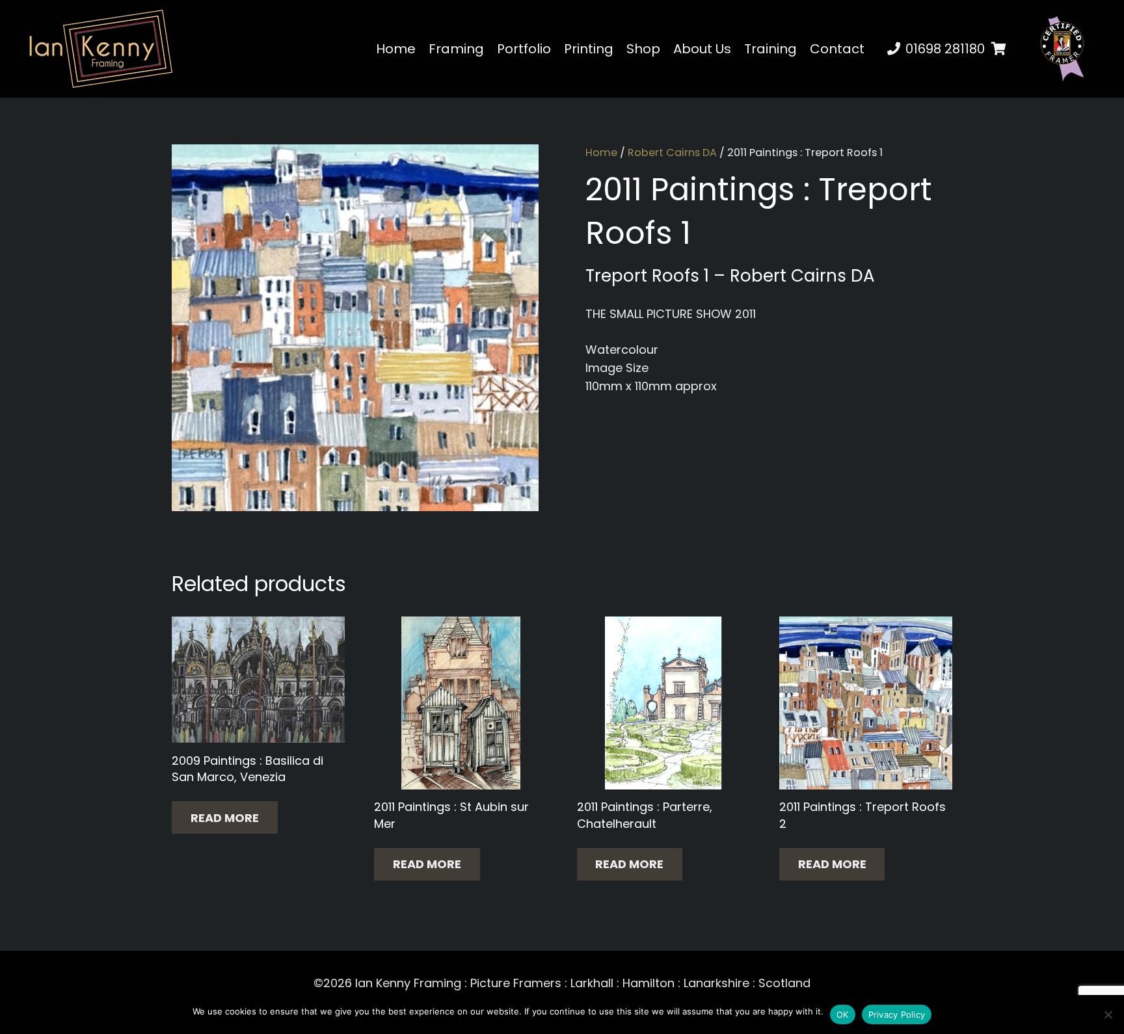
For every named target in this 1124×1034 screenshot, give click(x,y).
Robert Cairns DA (672, 152)
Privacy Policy (897, 1014)
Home (601, 152)
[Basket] (999, 49)
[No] (1107, 1014)
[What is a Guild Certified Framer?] (1062, 48)
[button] (876, 49)
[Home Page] (100, 49)
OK (842, 1014)
